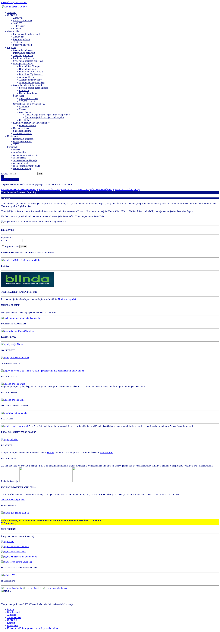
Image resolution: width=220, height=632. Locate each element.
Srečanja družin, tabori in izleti (33, 87)
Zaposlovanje (25, 112)
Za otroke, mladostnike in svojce (28, 85)
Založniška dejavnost (23, 50)
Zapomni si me (12, 246)
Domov (10, 609)
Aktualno (11, 12)
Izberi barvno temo (10, 179)
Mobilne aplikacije (22, 168)
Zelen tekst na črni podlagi (127, 189)
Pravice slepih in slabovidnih (26, 34)
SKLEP (50, 452)
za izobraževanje (21, 163)
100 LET (17, 23)
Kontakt (17, 28)
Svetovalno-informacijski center (28, 61)
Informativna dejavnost (24, 53)
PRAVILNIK (106, 452)
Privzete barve (8, 189)
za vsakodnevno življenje (25, 160)
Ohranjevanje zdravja (23, 63)
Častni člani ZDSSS (22, 20)
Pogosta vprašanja (21, 39)
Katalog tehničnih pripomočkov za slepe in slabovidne (32, 628)
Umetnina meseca (27, 125)
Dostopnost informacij (23, 139)
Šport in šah (18, 96)
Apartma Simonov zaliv (30, 79)
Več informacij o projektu (13, 499)
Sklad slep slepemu (22, 131)
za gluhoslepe (19, 157)
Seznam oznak (14, 617)
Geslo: (4, 240)
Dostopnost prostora (22, 141)
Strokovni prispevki (22, 44)
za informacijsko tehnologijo (26, 165)
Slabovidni (24, 106)
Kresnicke (24, 90)
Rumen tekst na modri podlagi (76, 189)
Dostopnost (12, 136)
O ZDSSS (12, 15)
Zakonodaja (18, 36)
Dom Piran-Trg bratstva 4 (31, 74)
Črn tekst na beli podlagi (26, 189)
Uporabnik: (6, 237)
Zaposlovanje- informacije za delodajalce (44, 117)
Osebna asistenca (21, 128)
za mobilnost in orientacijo (25, 155)
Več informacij (8, 523)
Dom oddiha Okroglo (29, 66)
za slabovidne (19, 152)
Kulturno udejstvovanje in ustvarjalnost (31, 122)
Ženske (22, 109)
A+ (2, 176)
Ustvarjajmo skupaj (28, 93)
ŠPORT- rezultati (27, 101)
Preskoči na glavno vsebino (14, 2)
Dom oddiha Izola (27, 69)
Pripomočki (12, 147)
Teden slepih (19, 26)
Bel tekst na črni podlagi (50, 189)
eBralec (16, 149)
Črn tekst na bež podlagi (102, 189)
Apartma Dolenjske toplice (31, 82)
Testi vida (17, 42)
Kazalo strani (13, 612)
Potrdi (23, 247)
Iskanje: (5, 173)
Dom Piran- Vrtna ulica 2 (31, 71)
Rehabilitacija (25, 120)
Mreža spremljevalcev (23, 58)
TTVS (16, 144)
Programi (11, 47)
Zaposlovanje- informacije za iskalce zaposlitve (47, 114)
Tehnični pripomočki (23, 55)
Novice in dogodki (67, 299)
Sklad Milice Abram (22, 133)
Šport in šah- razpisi (28, 98)
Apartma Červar (26, 77)
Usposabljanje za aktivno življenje (29, 104)
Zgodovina (18, 18)
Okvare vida (13, 31)
